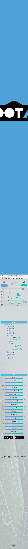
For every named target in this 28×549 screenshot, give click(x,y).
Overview (4, 278)
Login (22, 278)
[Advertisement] (14, 313)
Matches (18, 278)
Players (9, 278)
